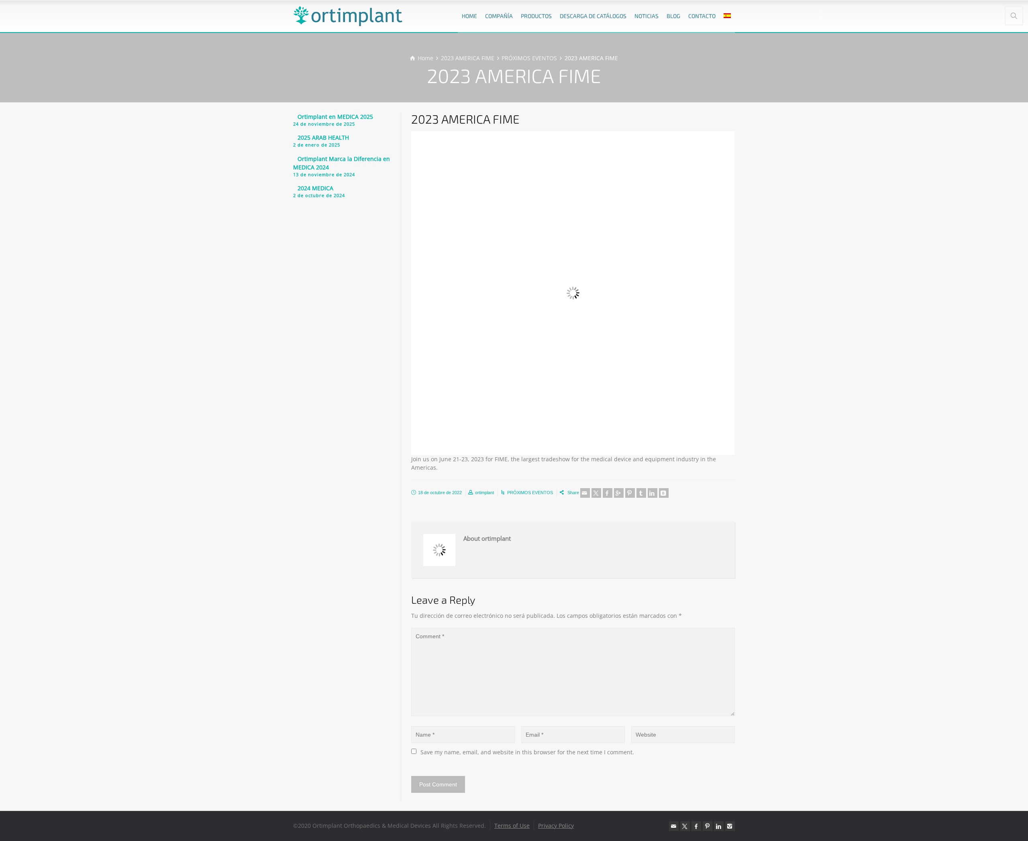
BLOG (673, 15)
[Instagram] (730, 826)
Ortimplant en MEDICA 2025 (335, 116)
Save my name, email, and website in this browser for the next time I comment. (527, 752)
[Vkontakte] (664, 493)
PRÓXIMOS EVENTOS (530, 492)
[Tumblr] (641, 493)
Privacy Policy (556, 825)
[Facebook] (607, 493)
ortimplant (484, 492)
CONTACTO (702, 15)
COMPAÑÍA (499, 15)
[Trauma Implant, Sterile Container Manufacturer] (347, 16)
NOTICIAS (646, 15)
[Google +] (619, 493)
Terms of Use (512, 825)
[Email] (585, 493)
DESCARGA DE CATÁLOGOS (593, 15)
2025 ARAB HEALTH (323, 137)
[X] (596, 493)
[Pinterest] (630, 493)
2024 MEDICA (315, 188)
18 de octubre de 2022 (440, 492)
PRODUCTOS (536, 15)
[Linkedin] (652, 493)
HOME (469, 15)
